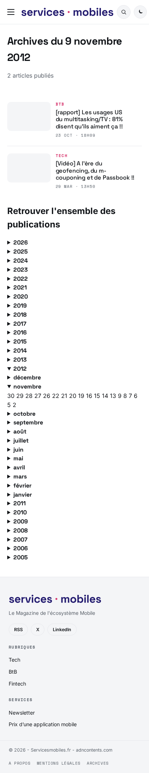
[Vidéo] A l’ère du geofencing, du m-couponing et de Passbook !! (95, 170)
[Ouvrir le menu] (12, 12)
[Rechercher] (124, 12)
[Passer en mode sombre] (140, 11)
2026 (20, 242)
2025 (20, 251)
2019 (20, 305)
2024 (20, 260)
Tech (62, 155)
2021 (20, 287)
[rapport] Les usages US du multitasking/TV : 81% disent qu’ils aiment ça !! (89, 119)
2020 (20, 296)
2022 (20, 279)
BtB (60, 104)
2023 (20, 270)
